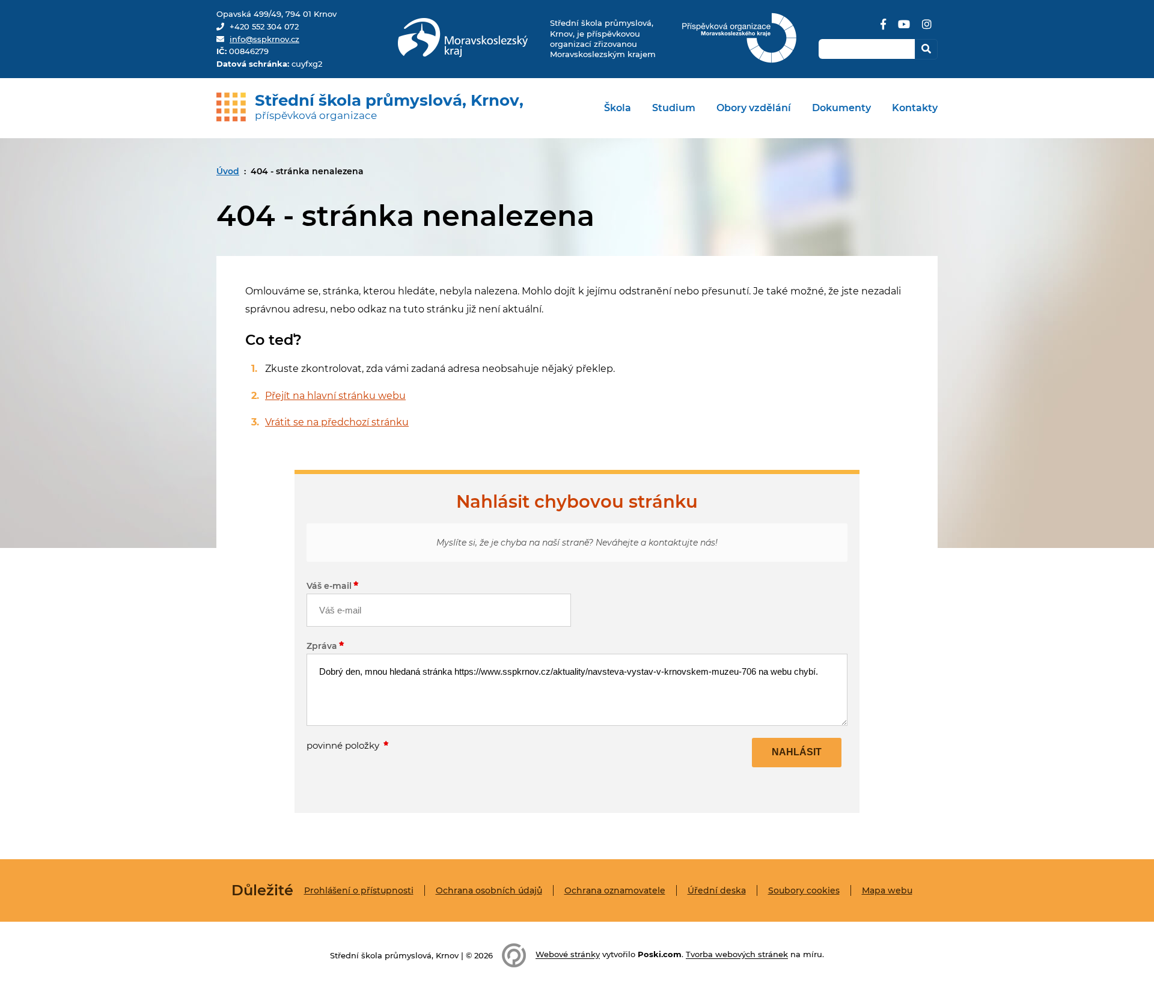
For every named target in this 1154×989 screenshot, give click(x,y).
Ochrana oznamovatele (614, 890)
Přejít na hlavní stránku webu (335, 395)
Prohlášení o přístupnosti (359, 890)
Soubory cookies (804, 890)
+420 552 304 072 (264, 26)
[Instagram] (927, 29)
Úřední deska (717, 890)
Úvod (227, 171)
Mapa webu (887, 890)
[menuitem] (617, 108)
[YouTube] (904, 29)
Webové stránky (568, 955)
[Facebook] (883, 29)
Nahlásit (797, 752)
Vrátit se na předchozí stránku (337, 422)
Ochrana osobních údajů (489, 890)
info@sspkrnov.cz (264, 39)
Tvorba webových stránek (737, 955)
